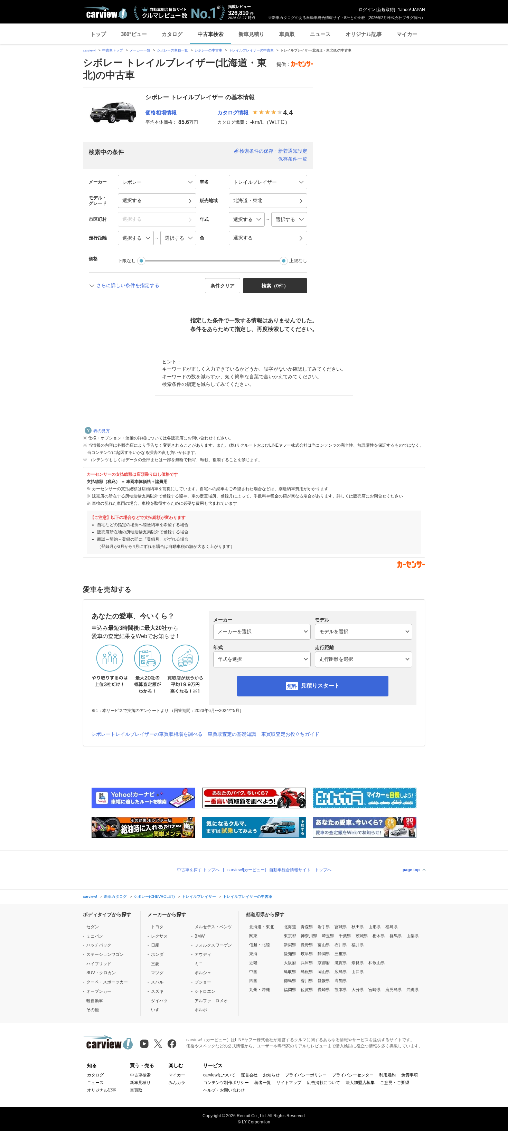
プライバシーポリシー (306, 1075)
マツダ (157, 972)
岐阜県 (307, 953)
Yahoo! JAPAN (411, 9)
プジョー (203, 982)
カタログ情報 (232, 112)
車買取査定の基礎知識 (232, 734)
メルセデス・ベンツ (213, 926)
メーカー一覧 (140, 50)
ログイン (367, 9)
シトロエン (205, 991)
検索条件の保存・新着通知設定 (273, 151)
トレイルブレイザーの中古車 (251, 50)
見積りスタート (320, 685)
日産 (155, 945)
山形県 (374, 926)
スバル (157, 982)
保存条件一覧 (292, 159)
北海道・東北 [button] (247, 200)
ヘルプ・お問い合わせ (224, 1090)
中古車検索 (211, 34)
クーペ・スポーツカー (107, 982)
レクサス (159, 936)
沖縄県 (412, 989)
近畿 (253, 962)
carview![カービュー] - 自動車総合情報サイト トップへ (279, 870)
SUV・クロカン (101, 972)
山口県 (357, 971)
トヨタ (157, 926)
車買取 (287, 34)
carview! (89, 50)
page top (411, 870)
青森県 (307, 926)
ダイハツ (159, 1000)
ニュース (320, 34)
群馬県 (395, 935)
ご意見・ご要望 (394, 1082)
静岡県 (324, 953)
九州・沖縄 (259, 989)
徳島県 (290, 980)
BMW (200, 936)
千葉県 (345, 935)
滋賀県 (341, 962)
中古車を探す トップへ (198, 870)
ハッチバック (98, 945)
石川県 (341, 944)
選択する (243, 237)
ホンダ (157, 954)
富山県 (324, 944)
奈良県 (357, 962)
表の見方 (101, 430)
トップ (98, 34)
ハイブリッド (98, 963)
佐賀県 (307, 989)
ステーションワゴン (105, 954)
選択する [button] (132, 200)
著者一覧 (262, 1082)
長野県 (307, 944)
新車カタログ (115, 896)
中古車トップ (112, 50)
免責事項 (409, 1075)
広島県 (341, 971)
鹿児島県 (393, 989)
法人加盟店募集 (360, 1082)
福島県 (391, 926)
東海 (253, 953)
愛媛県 (324, 980)
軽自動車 (94, 1000)
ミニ (199, 963)
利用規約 (387, 1075)
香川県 (307, 980)
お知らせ (271, 1075)
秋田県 (357, 926)
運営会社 (249, 1075)
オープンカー (98, 991)
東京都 (290, 935)
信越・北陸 (259, 944)
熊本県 (341, 989)
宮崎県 (374, 989)
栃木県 (379, 935)
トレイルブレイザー (199, 896)
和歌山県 (376, 962)
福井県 (357, 944)
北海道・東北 (261, 926)
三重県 (341, 953)
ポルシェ (203, 972)
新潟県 (290, 944)
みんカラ (177, 1082)
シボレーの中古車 (208, 50)
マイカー (407, 34)
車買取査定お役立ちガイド (290, 734)
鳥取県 (290, 971)
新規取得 (385, 9)
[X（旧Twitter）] (158, 1043)
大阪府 (290, 962)
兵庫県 (307, 962)
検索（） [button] (275, 285)
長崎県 (324, 989)
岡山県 (324, 971)
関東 (253, 935)
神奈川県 (309, 935)
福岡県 (290, 989)
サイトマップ (288, 1082)
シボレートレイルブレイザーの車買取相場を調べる (147, 734)
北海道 (290, 926)
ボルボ (201, 1009)
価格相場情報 (161, 112)
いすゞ (157, 1009)
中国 (253, 971)
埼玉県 (328, 935)
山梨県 (412, 935)
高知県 (341, 980)
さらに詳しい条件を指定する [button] (127, 285)
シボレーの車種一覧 (172, 50)
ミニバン (94, 936)
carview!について (219, 1075)
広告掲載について (323, 1082)
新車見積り (251, 34)
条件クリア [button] (222, 285)
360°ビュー (134, 34)
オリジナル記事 (364, 34)
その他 (92, 1009)
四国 (253, 980)
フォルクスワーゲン (213, 945)
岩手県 (324, 926)
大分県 (357, 989)
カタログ (172, 34)
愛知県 (290, 953)
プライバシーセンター (353, 1075)
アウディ (203, 954)
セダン (92, 926)
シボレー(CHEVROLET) (154, 896)
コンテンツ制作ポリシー (226, 1082)
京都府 (324, 962)
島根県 (307, 971)
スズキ (157, 991)
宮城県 (341, 926)
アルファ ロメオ (211, 1000)
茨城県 (362, 935)
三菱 (155, 963)
